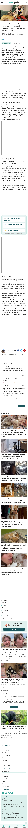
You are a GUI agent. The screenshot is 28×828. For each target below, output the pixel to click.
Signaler (17, 373)
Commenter (22, 405)
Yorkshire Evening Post (7, 297)
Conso (4, 613)
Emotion (4, 605)
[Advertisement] (14, 332)
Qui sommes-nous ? (7, 771)
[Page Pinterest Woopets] (6, 793)
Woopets (3, 108)
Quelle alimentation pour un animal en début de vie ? (12, 799)
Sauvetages (5, 610)
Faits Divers (5, 603)
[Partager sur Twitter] (21, 350)
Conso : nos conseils (7, 758)
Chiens (3, 827)
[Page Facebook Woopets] (3, 793)
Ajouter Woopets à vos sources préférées (13, 39)
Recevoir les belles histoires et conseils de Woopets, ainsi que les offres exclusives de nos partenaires (14, 703)
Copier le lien (17, 43)
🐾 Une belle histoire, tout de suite (13, 225)
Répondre (11, 373)
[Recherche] (4, 2)
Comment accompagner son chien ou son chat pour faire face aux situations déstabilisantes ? (13, 813)
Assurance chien (6, 763)
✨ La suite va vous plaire (11, 230)
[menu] (2, 2)
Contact (4, 784)
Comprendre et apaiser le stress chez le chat (14, 817)
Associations (5, 779)
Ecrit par (6, 34)
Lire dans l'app (7, 43)
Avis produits (5, 786)
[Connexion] (26, 2)
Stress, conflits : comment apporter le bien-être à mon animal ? (13, 803)
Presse (3, 781)
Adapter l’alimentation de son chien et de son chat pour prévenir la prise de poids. (13, 808)
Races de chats (6, 750)
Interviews (4, 760)
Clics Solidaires (16, 827)
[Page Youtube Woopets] (11, 793)
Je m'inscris (14, 707)
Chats (9, 827)
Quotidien (5, 615)
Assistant (24, 827)
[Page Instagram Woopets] (9, 793)
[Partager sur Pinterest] (24, 350)
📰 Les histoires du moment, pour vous (12, 219)
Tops (3, 608)
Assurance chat (6, 765)
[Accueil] (14, 2)
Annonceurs (5, 776)
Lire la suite (14, 357)
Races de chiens (6, 748)
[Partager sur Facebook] (18, 350)
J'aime (5, 373)
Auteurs (4, 774)
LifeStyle (4, 753)
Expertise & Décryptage (8, 618)
